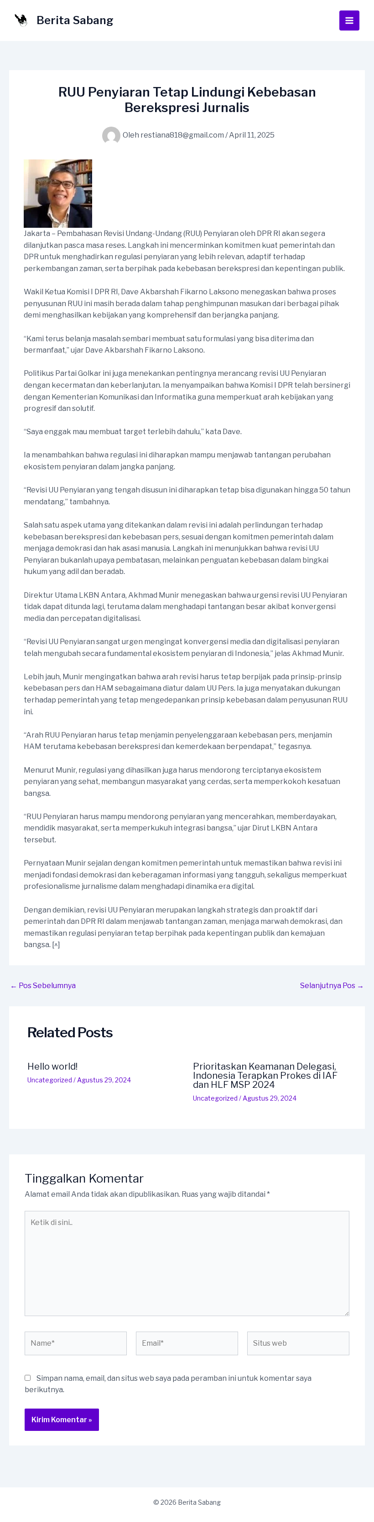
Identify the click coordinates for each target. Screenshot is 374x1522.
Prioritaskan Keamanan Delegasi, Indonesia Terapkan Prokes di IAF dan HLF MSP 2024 (265, 1075)
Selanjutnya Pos (332, 985)
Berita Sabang (75, 20)
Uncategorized (49, 1080)
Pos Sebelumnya (43, 985)
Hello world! (52, 1066)
